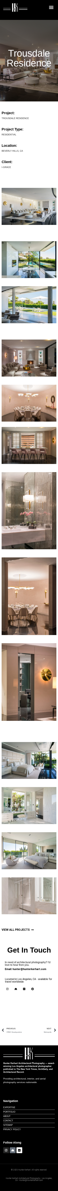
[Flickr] (24, 989)
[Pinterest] (32, 989)
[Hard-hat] (15, 989)
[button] (51, 7)
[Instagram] (7, 989)
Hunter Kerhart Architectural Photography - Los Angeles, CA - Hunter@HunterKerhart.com (29, 1179)
